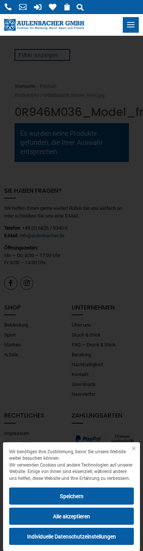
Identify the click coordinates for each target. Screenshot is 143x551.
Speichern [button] (72, 496)
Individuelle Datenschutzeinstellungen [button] (71, 536)
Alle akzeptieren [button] (71, 516)
